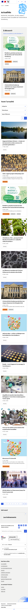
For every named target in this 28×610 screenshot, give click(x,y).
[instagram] (21, 525)
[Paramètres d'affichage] (18, 1)
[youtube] (23, 525)
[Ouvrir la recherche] (22, 1)
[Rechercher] (25, 531)
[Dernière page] (26, 504)
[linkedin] (26, 525)
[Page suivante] (23, 504)
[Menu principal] (25, 1)
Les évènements (9, 517)
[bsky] (19, 527)
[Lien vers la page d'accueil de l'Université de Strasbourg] (8, 1)
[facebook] (19, 525)
